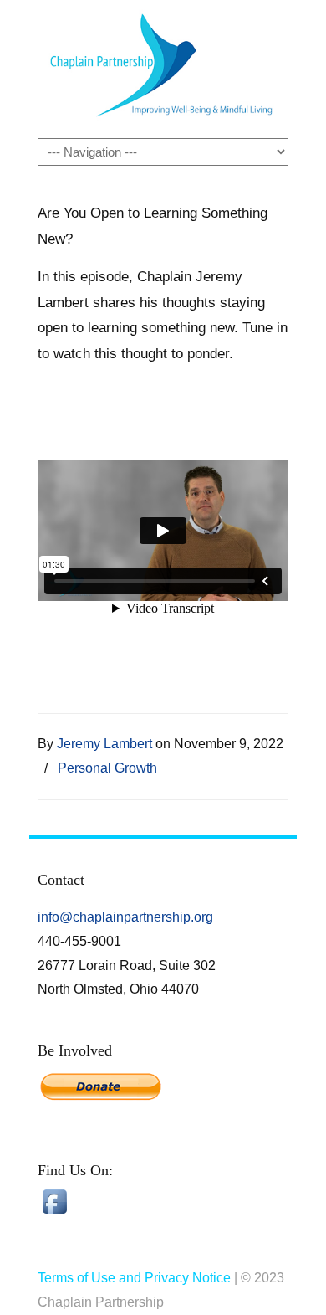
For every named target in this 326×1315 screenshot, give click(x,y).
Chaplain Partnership (163, 68)
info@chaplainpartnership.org (125, 917)
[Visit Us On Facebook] (54, 1213)
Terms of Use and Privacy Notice (134, 1278)
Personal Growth (107, 767)
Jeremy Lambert (104, 743)
